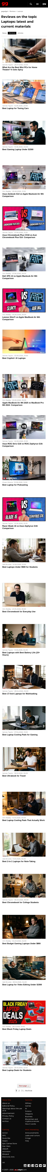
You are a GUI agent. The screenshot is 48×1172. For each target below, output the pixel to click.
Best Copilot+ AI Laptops (14, 358)
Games (28, 1106)
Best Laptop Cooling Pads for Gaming (20, 735)
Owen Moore (7, 482)
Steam (5, 1141)
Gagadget (5, 3)
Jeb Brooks (6, 564)
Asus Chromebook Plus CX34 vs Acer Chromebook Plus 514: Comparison (19, 236)
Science (28, 1111)
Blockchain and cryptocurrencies (32, 1120)
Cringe (28, 1138)
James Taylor (7, 64)
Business (28, 1116)
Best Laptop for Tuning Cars (15, 108)
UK (3, 1162)
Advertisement (8, 1113)
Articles (20, 33)
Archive (28, 1091)
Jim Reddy (6, 191)
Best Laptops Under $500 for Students (20, 567)
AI (26, 1108)
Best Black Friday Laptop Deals (16, 1029)
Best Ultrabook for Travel (14, 776)
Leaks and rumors (32, 1135)
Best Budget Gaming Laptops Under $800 (21, 943)
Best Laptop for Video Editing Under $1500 (22, 985)
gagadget (4, 11)
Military (28, 1103)
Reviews (12, 11)
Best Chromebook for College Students (20, 902)
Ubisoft (5, 1149)
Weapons (29, 1114)
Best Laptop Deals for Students (16, 1070)
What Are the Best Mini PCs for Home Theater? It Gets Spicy (19, 68)
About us (6, 1103)
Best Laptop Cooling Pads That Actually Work (23, 820)
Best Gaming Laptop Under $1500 (17, 149)
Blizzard (5, 1154)
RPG (4, 1135)
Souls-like (6, 1138)
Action (5, 1133)
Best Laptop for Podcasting (15, 485)
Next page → (24, 1086)
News (4, 33)
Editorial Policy (8, 1106)
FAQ (27, 1141)
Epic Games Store (9, 1143)
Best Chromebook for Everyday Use (18, 611)
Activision (6, 1151)
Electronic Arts (8, 1157)
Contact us (6, 1119)
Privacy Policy (8, 1116)
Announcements (32, 1133)
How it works (30, 1124)
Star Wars (6, 1146)
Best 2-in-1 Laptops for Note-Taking (18, 861)
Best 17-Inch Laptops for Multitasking (19, 694)
